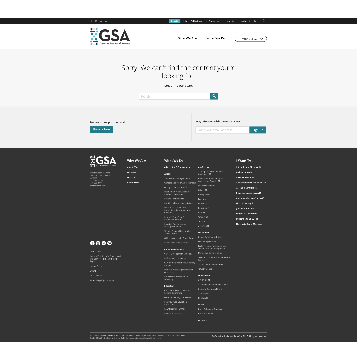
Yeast (200, 221)
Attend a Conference (246, 188)
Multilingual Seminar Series (210, 253)
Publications (196, 21)
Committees (133, 182)
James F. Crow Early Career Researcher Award (176, 218)
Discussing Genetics (207, 241)
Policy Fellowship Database (210, 309)
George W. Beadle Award (175, 187)
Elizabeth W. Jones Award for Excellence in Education (177, 193)
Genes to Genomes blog (209, 289)
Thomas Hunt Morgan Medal (177, 178)
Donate (174, 21)
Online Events (204, 232)
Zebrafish (202, 226)
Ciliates (201, 190)
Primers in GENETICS (173, 313)
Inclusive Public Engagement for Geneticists (178, 271)
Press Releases (96, 275)
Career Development (174, 249)
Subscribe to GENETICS (247, 219)
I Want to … (249, 39)
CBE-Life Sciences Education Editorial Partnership (177, 291)
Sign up (258, 130)
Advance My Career (245, 177)
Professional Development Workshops (176, 278)
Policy (201, 304)
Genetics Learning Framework (177, 297)
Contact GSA (95, 251)
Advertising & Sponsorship (102, 280)
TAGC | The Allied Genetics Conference (210, 172)
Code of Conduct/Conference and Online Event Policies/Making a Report (105, 259)
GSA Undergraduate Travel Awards (180, 238)
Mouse (201, 203)
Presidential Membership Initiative (179, 203)
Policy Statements (206, 313)
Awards (230, 21)
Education (169, 286)
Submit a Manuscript (246, 213)
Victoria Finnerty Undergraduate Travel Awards (178, 232)
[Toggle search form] (264, 21)
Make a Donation (244, 172)
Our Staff (131, 177)
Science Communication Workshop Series (214, 258)
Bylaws (93, 271)
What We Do (216, 38)
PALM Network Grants (174, 309)
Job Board (245, 21)
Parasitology (203, 208)
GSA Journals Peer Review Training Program (179, 264)
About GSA (132, 167)
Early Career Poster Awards (176, 242)
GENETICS (203, 280)
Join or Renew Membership (249, 167)
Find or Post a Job (244, 203)
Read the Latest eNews (247, 193)
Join (185, 21)
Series (210, 264)
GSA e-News (203, 293)
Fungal (201, 199)
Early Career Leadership (175, 258)
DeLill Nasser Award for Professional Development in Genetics (177, 210)
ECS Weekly (203, 298)
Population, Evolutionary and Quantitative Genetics (211, 179)
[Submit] (214, 96)
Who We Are (187, 38)
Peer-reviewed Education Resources (175, 303)
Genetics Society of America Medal (180, 183)
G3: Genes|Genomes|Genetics (212, 284)
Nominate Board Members (249, 224)
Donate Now (101, 129)
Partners (202, 320)
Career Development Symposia (178, 254)
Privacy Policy (96, 266)
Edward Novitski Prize (174, 198)
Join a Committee (245, 208)
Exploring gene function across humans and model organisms (212, 247)
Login (256, 21)
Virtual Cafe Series (206, 269)
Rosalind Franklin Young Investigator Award (175, 225)
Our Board (132, 172)
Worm (201, 212)
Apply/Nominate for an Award (251, 182)
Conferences (214, 21)
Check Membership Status (249, 198)
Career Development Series (210, 237)
